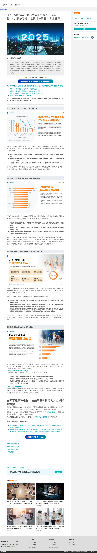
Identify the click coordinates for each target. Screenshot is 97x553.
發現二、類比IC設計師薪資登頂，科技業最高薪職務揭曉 (25, 91)
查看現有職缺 (32, 542)
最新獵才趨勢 (52, 544)
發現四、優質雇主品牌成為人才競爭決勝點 (21, 95)
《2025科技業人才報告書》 (40, 417)
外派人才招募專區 (53, 547)
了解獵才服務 (52, 542)
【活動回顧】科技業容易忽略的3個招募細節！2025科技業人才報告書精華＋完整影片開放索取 (35, 432)
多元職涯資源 (32, 547)
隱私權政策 (3, 551)
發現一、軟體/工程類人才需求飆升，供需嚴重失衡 (23, 89)
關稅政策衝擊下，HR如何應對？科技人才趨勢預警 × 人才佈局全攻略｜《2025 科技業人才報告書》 (36, 429)
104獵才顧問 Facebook (13, 446)
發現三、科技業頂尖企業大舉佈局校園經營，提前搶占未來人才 (27, 93)
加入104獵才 (72, 544)
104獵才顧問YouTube (12, 452)
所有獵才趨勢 (3, 9)
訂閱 (85, 29)
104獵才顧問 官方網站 (13, 443)
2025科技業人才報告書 (49, 412)
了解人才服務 (32, 544)
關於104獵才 (72, 542)
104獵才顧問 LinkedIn (13, 449)
